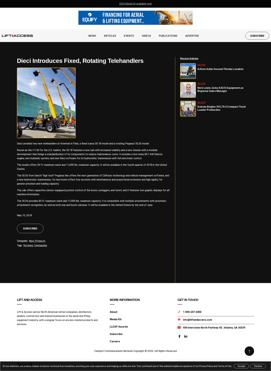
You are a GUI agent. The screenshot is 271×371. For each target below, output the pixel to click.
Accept (241, 366)
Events (129, 35)
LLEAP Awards (119, 326)
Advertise (192, 35)
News (92, 35)
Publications (168, 35)
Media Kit (116, 319)
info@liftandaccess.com (197, 319)
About (113, 311)
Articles (110, 35)
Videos (146, 35)
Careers (115, 341)
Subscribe (257, 35)
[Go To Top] (249, 351)
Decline (258, 366)
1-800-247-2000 (192, 311)
